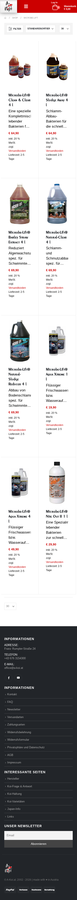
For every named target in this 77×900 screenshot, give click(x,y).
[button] (26, 6)
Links (10, 816)
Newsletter (13, 709)
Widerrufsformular (18, 739)
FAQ (10, 702)
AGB (10, 755)
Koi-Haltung (14, 793)
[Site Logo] (8, 6)
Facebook (9, 678)
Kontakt (12, 694)
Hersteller (13, 778)
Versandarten (15, 717)
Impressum (14, 762)
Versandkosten (17, 150)
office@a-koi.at (13, 667)
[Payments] (29, 889)
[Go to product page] (20, 66)
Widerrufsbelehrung (19, 732)
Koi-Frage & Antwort (19, 786)
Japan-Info (13, 809)
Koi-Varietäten (16, 801)
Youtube (18, 678)
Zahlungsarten (16, 724)
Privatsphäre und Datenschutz (26, 747)
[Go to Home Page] (5, 18)
